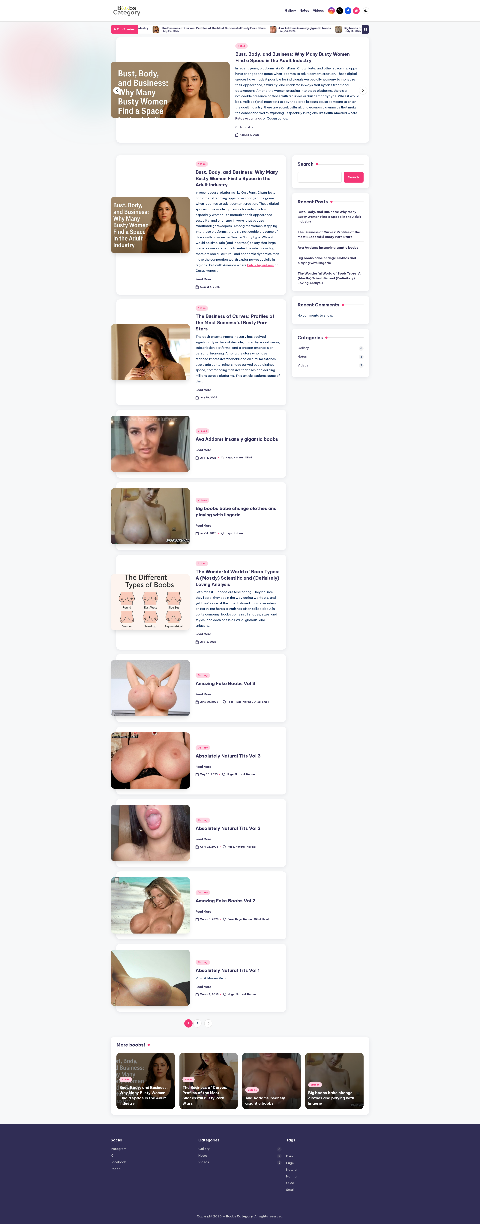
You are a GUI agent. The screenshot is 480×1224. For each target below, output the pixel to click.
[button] (244, 105)
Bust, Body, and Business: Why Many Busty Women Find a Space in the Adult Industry (237, 156)
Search (306, 141)
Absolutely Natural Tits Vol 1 (228, 948)
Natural (239, 435)
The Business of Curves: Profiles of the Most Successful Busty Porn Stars (146, 28)
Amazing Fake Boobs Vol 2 (225, 878)
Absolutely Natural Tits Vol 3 (228, 733)
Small (265, 679)
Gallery (203, 652)
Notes (241, 45)
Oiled (248, 435)
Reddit (116, 1169)
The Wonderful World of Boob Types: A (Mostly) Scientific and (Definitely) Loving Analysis (238, 555)
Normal (247, 679)
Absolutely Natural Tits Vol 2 (228, 806)
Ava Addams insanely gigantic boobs (237, 28)
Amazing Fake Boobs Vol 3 (225, 661)
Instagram (118, 1149)
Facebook (118, 1162)
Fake (230, 679)
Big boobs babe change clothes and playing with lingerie (317, 28)
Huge (229, 435)
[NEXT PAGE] (208, 1001)
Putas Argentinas (260, 243)
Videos (202, 408)
